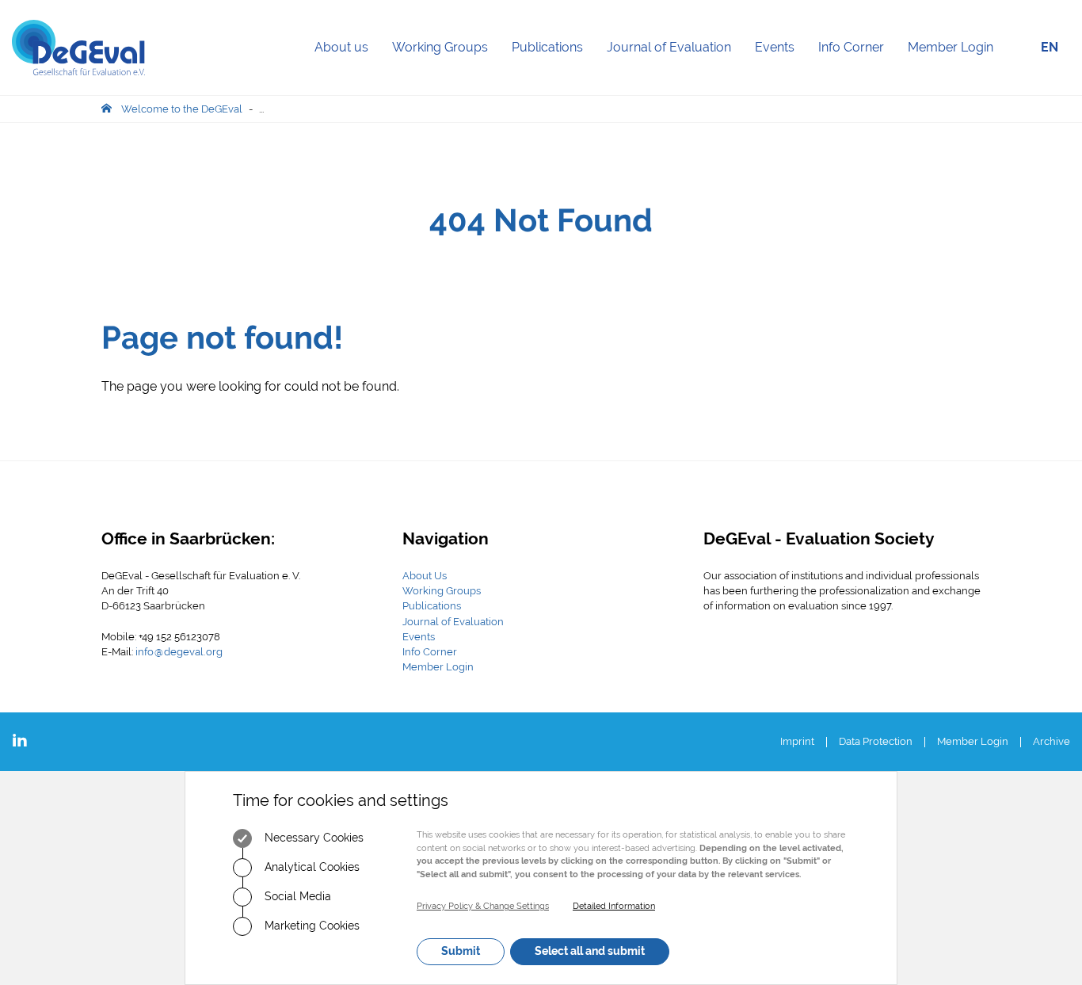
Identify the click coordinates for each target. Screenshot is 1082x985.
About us (347, 67)
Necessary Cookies (312, 837)
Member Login (950, 47)
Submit (460, 951)
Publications (553, 67)
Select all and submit (590, 951)
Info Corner (857, 67)
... (261, 109)
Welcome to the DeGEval (181, 109)
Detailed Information (614, 906)
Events (780, 67)
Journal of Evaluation (675, 67)
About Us (424, 576)
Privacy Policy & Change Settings (483, 906)
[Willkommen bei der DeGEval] (78, 47)
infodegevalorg (179, 652)
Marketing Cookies (310, 925)
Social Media (296, 896)
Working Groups (446, 67)
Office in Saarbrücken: (188, 538)
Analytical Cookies (310, 867)
